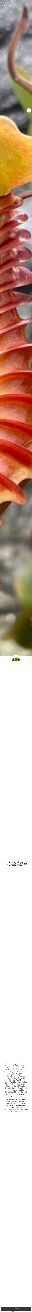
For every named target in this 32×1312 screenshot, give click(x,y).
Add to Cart (16, 1309)
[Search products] (29, 110)
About (9, 3)
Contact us (12, 5)
